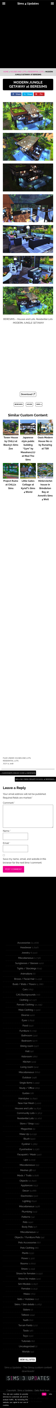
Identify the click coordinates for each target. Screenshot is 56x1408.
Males (27, 1294)
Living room (26, 1067)
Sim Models (24, 1284)
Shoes (24, 1268)
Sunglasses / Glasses (26, 963)
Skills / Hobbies (25, 1299)
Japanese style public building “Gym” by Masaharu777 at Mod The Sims (28, 448)
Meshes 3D (26, 1170)
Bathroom (26, 1035)
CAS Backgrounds (26, 994)
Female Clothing (25, 1004)
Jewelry (26, 952)
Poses (24, 1258)
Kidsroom (27, 1056)
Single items (26, 1082)
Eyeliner (26, 1144)
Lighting (26, 1201)
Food (25, 1025)
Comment (9, 802)
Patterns (26, 1217)
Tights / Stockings (26, 968)
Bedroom (27, 1040)
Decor (26, 1190)
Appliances (27, 1185)
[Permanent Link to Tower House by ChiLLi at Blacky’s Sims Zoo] (11, 434)
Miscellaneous (25, 958)
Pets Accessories (27, 1242)
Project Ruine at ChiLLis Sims (10, 485)
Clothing (24, 1000)
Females (25, 1288)
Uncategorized (26, 1346)
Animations (26, 973)
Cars (25, 989)
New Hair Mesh (26, 1103)
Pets (25, 1222)
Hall (27, 1051)
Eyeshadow (26, 1149)
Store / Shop (27, 1123)
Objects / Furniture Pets (27, 1237)
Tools (26, 1330)
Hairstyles (24, 1098)
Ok (44, 1394)
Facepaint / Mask (26, 1154)
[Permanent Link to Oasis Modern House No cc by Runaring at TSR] (45, 434)
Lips (26, 1159)
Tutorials (26, 1341)
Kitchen (27, 1061)
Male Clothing (26, 1010)
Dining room (26, 1046)
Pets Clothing (27, 1247)
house (29, 404)
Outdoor (26, 1077)
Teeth (26, 1320)
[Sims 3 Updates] (28, 1378)
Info (50, 1394)
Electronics (27, 1196)
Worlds (26, 1351)
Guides (26, 1093)
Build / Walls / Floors (24, 984)
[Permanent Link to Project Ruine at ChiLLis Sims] (11, 477)
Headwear (25, 947)
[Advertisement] (28, 37)
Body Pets (27, 1226)
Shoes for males (26, 1278)
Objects (24, 1180)
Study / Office (26, 1088)
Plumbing (27, 1211)
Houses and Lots (18, 72)
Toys (25, 1336)
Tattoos (25, 1315)
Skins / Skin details (24, 1304)
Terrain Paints (25, 1325)
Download (27, 394)
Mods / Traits (24, 1175)
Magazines (26, 1129)
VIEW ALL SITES (27, 1360)
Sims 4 (38, 404)
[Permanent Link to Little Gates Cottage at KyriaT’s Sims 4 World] (28, 477)
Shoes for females (25, 1273)
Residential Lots (36, 72)
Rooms (24, 1263)
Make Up (24, 1134)
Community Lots (26, 1113)
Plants (25, 1253)
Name (7, 831)
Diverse (25, 1015)
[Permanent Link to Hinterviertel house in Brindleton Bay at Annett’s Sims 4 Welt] (45, 477)
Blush (27, 1138)
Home (5, 72)
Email (6, 843)
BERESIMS (19, 404)
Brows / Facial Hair (24, 979)
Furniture (24, 1031)
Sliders (26, 1309)
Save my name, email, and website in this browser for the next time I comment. (24, 861)
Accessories (23, 942)
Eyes (24, 1020)
